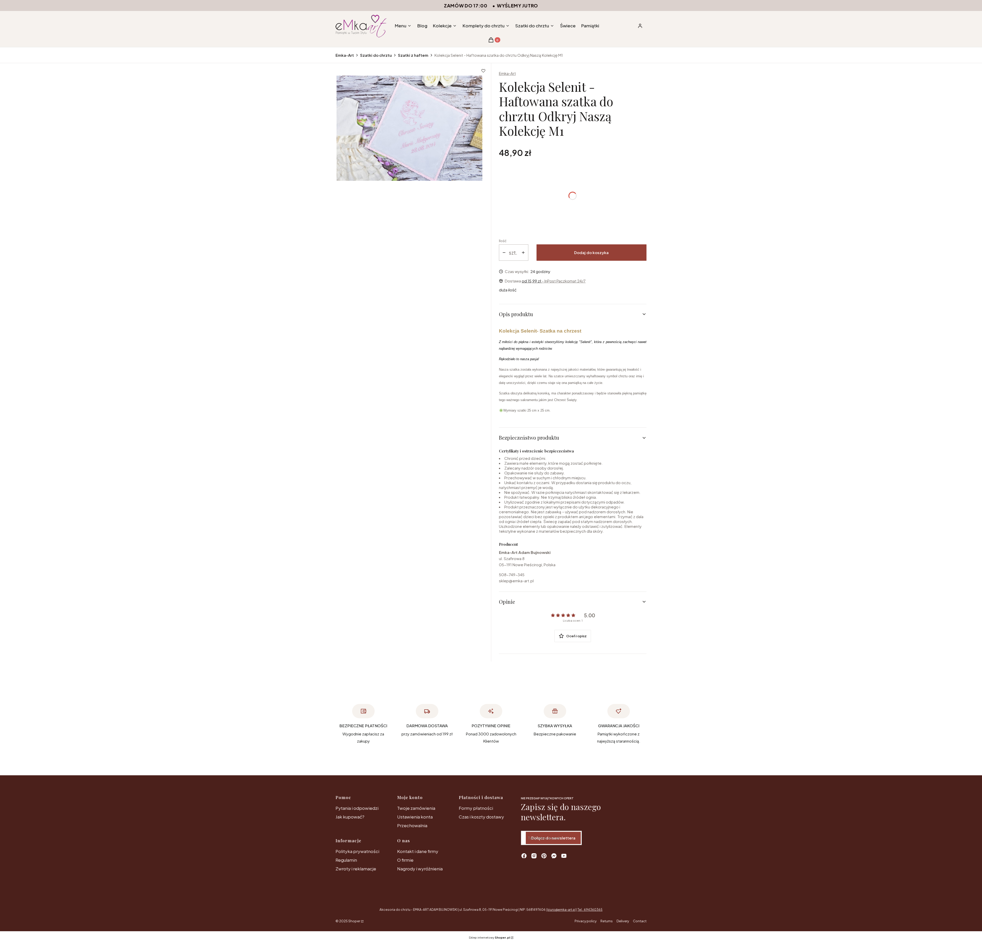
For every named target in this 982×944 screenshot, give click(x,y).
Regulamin (346, 860)
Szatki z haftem (413, 55)
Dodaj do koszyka (591, 252)
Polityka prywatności (357, 851)
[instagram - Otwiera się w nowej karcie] (534, 856)
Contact (639, 921)
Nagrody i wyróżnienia (420, 868)
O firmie (405, 860)
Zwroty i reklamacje (356, 868)
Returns (606, 921)
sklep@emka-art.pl (516, 580)
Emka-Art (345, 55)
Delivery (623, 921)
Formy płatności (476, 808)
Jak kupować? (350, 817)
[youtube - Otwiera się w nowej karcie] (564, 856)
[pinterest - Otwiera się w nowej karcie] (544, 856)
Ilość (503, 241)
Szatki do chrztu (376, 55)
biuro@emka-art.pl (561, 910)
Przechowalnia (412, 825)
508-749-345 (512, 574)
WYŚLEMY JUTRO (517, 5)
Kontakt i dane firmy (417, 851)
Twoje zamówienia (416, 808)
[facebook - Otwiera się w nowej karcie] (524, 856)
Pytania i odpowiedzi (357, 808)
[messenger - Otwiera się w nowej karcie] (554, 856)
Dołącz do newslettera (553, 837)
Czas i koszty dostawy (481, 817)
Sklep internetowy (489, 937)
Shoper (354, 921)
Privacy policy (586, 921)
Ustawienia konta (415, 817)
